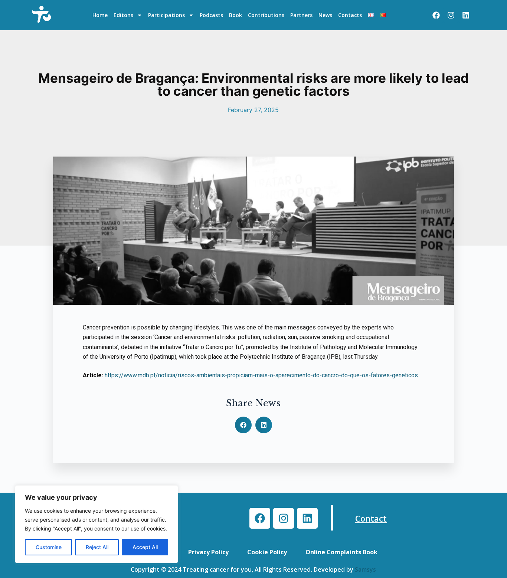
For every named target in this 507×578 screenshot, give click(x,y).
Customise (49, 547)
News (325, 15)
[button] (243, 425)
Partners (301, 15)
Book (235, 15)
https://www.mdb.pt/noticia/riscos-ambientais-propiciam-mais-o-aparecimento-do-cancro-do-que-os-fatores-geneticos (261, 375)
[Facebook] (436, 15)
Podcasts (211, 15)
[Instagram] (451, 15)
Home (100, 15)
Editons (123, 15)
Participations (166, 15)
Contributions (266, 15)
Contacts (350, 15)
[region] (96, 524)
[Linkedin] (465, 15)
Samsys (365, 569)
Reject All (97, 547)
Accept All (145, 547)
